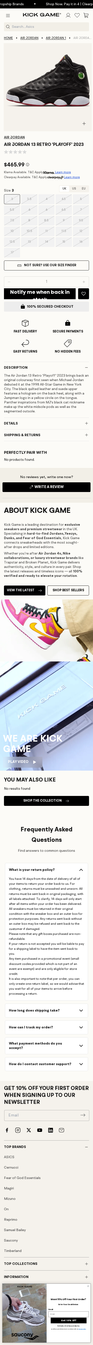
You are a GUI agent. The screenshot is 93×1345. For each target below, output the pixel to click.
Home (8, 38)
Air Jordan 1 (56, 38)
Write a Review (57, 488)
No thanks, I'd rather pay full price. (69, 1326)
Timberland (13, 1251)
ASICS (9, 1157)
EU (84, 188)
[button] (8, 15)
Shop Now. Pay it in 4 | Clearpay (63, 4)
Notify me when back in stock (40, 294)
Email (50, 1309)
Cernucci (11, 1167)
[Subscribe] (83, 1115)
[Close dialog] (88, 1286)
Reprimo (10, 1219)
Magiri (9, 1188)
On (6, 1209)
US (74, 188)
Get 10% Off (68, 1320)
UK (64, 188)
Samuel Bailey (15, 1230)
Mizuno (10, 1199)
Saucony (11, 1240)
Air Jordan (29, 38)
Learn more (63, 172)
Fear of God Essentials (22, 1178)
